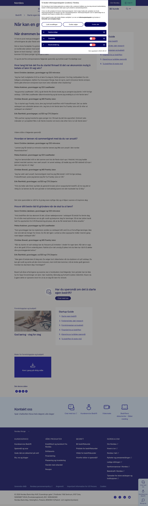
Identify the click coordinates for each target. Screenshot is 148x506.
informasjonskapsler (85, 17)
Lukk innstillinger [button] (52, 24)
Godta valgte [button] (73, 24)
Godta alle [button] (95, 24)
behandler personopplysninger (51, 19)
